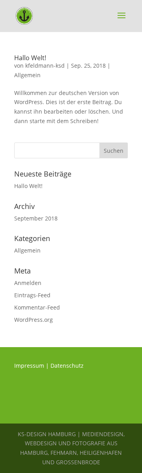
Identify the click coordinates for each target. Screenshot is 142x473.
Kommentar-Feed (37, 307)
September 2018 (36, 218)
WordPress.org (33, 319)
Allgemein (27, 75)
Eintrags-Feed (32, 295)
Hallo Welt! (30, 57)
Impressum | (31, 365)
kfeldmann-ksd (45, 65)
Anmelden (27, 283)
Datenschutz (67, 365)
